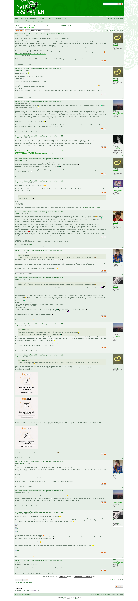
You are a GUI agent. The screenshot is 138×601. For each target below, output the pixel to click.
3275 (118, 288)
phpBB (63, 597)
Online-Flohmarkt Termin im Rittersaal (91, 207)
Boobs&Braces (26, 27)
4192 (118, 47)
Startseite (19, 21)
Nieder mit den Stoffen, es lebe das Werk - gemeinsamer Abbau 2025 (43, 25)
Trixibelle (115, 285)
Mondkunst (29, 244)
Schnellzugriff (20, 18)
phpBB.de (76, 598)
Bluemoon (115, 43)
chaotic (114, 559)
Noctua (19, 196)
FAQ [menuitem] (65, 18)
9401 (118, 115)
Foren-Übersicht (27, 21)
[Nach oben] (122, 65)
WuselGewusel (116, 262)
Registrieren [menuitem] (112, 18)
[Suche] (118, 4)
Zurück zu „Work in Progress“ (24, 582)
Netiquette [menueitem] (58, 18)
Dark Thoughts (116, 187)
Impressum (93, 594)
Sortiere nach (70, 576)
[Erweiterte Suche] (121, 4)
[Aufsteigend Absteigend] (88, 576)
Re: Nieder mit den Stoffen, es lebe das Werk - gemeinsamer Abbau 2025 (39, 68)
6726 (118, 564)
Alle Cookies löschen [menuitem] (103, 594)
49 (117, 264)
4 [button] (117, 30)
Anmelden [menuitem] (120, 18)
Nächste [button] (122, 30)
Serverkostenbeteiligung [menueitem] (46, 18)
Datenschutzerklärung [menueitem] (31, 18)
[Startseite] (30, 0)
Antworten (20, 30)
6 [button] (120, 30)
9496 (118, 192)
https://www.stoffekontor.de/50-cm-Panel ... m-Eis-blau (30, 53)
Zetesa (114, 145)
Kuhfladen (32, 27)
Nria (114, 221)
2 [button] (114, 30)
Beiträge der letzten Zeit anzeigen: (51, 576)
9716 (118, 151)
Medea (114, 110)
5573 (118, 226)
